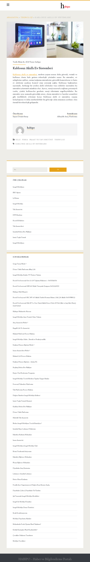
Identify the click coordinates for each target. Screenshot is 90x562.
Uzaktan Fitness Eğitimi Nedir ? (23, 345)
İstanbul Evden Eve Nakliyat (22, 232)
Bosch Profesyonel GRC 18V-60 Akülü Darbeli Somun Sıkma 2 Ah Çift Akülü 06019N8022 (44, 297)
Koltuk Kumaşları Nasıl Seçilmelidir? (25, 530)
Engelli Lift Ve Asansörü (21, 328)
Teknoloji (27, 17)
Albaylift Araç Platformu (67, 116)
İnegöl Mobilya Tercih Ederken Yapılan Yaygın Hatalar (31, 379)
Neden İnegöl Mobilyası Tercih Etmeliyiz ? (27, 423)
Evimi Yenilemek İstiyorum (22, 451)
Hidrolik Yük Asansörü (20, 418)
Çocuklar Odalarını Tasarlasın (23, 535)
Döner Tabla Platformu (20, 412)
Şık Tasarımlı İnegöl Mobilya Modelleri (26, 496)
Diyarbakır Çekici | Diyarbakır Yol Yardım (26, 491)
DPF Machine (17, 215)
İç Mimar (16, 198)
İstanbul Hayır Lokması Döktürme (24, 429)
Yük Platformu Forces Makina (23, 390)
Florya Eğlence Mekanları (21, 463)
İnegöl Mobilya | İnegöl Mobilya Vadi (25, 446)
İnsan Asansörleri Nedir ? (21, 351)
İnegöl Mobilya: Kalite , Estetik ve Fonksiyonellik (29, 339)
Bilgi (18, 140)
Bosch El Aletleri (18, 221)
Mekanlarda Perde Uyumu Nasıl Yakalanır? (27, 524)
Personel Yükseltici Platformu (23, 384)
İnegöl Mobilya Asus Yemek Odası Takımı (27, 317)
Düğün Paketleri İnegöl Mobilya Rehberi (26, 395)
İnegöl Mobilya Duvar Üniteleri (23, 507)
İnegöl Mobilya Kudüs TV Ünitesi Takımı (27, 275)
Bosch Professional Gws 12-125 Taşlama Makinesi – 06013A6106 (35, 281)
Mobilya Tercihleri (19, 541)
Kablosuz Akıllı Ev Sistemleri (31, 144)
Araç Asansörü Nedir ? (20, 323)
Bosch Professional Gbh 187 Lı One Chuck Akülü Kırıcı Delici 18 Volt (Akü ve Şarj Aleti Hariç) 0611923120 (44, 304)
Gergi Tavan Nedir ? (19, 264)
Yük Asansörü (17, 209)
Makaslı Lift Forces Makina (22, 356)
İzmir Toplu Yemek (19, 237)
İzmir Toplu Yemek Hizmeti (22, 401)
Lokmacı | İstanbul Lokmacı (22, 474)
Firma (25, 140)
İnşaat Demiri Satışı (20, 116)
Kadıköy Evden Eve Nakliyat (22, 407)
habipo (38, 62)
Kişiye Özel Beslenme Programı (24, 373)
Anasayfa (12, 17)
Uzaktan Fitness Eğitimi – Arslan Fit (25, 362)
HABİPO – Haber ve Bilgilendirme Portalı (45, 559)
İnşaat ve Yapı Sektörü (41, 140)
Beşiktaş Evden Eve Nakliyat (22, 367)
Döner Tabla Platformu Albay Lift (24, 269)
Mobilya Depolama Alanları (22, 519)
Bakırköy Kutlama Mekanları (22, 435)
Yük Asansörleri (18, 226)
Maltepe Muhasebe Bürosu (22, 311)
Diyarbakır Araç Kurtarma (21, 468)
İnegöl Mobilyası (18, 187)
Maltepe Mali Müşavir (20, 292)
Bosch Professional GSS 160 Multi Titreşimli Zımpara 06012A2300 (36, 286)
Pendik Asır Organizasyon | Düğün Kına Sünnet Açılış (31, 485)
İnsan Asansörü (18, 440)
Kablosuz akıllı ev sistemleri (25, 74)
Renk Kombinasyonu (20, 513)
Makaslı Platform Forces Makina (24, 334)
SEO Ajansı (17, 193)
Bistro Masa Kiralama (20, 479)
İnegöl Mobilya (18, 204)
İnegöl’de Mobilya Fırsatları (22, 502)
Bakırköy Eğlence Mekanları (22, 457)
